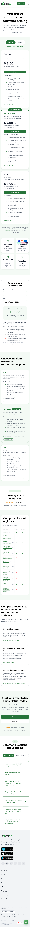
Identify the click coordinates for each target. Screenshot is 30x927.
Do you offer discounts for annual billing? (13, 793)
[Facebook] (3, 863)
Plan (4, 298)
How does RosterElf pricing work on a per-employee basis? (13, 811)
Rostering (5, 532)
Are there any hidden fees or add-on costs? (14, 801)
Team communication (7, 557)
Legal (19, 915)
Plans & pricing (8, 755)
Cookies (14, 915)
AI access (25, 915)
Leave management (7, 584)
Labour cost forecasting (6, 553)
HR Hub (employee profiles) (6, 566)
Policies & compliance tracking (6, 579)
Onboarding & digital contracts (7, 572)
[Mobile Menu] (27, 3)
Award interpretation (7, 542)
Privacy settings (7, 916)
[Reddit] (23, 863)
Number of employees (9, 290)
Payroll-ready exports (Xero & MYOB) (7, 548)
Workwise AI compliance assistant (6, 589)
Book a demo (15, 721)
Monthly (20, 42)
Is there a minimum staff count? (13, 774)
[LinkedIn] (7, 863)
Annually (10, 42)
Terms (2, 915)
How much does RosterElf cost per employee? (13, 765)
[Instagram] (11, 863)
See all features (8, 104)
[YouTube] (15, 863)
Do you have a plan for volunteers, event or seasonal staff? (12, 822)
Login (15, 916)
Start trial (21, 3)
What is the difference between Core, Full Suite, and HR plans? (13, 783)
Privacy (8, 915)
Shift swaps (6, 562)
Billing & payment (21, 755)
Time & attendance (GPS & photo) (7, 537)
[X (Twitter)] (19, 863)
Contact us (7, 230)
